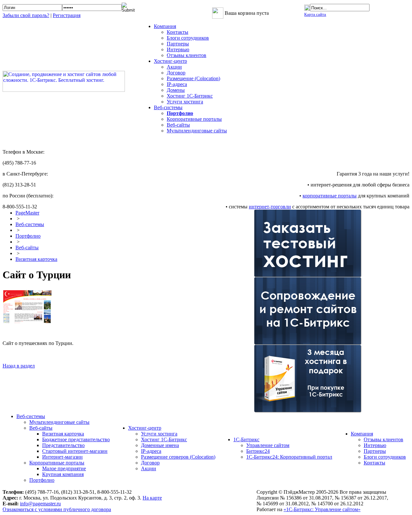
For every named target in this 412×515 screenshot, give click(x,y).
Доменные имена (160, 445)
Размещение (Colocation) (193, 78)
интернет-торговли (270, 206)
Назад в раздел (19, 365)
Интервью (178, 49)
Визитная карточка (36, 259)
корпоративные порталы (330, 195)
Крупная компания (63, 474)
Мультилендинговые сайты (197, 130)
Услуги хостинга (185, 101)
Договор (176, 72)
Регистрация (66, 15)
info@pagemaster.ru (40, 503)
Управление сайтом (267, 445)
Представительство (63, 445)
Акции (174, 67)
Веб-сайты (178, 125)
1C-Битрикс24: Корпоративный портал (289, 457)
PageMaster (27, 212)
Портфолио (28, 236)
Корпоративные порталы (194, 119)
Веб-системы (29, 224)
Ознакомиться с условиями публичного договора (57, 509)
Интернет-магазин (62, 457)
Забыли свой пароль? (26, 15)
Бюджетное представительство (76, 439)
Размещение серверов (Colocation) (178, 457)
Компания (362, 433)
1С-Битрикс (246, 439)
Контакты (177, 32)
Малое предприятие (64, 468)
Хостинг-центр (144, 428)
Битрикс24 (258, 451)
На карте (152, 498)
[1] (30, 321)
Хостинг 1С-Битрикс (190, 96)
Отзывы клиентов (186, 55)
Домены (176, 90)
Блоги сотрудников (188, 38)
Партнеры (178, 43)
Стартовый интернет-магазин (75, 451)
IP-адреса (177, 84)
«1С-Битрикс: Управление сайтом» (322, 509)
